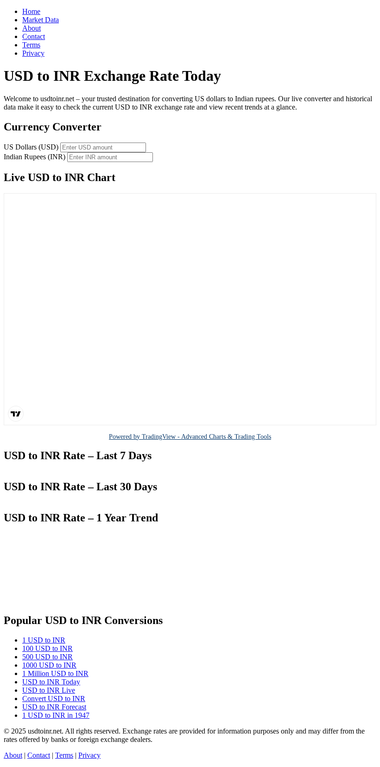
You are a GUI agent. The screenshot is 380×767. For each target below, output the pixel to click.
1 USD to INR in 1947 (55, 715)
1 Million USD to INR (55, 673)
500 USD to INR (47, 657)
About (31, 28)
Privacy (33, 53)
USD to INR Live (48, 690)
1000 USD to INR (49, 665)
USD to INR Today (51, 682)
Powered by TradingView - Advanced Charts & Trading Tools (190, 436)
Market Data (40, 20)
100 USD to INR (47, 648)
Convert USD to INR (53, 698)
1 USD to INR (43, 640)
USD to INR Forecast (54, 707)
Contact (33, 36)
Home (31, 11)
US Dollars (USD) (31, 147)
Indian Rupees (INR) (34, 157)
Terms (31, 45)
